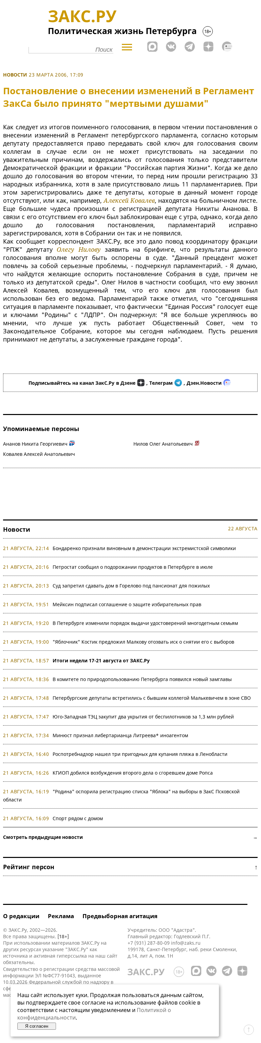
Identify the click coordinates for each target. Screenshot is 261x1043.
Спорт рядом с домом (78, 818)
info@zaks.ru (186, 943)
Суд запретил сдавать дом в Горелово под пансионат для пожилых (131, 585)
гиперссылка (72, 956)
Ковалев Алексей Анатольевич (39, 454)
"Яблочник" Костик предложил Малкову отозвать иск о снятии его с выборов (143, 642)
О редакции (21, 916)
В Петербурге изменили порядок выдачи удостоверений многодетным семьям (145, 623)
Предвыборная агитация (119, 916)
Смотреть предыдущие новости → (130, 837)
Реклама (61, 916)
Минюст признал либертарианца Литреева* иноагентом (120, 735)
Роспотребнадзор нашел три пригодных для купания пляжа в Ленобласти (140, 754)
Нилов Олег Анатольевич (163, 444)
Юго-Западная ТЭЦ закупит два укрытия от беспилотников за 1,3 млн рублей (143, 716)
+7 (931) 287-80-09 (149, 943)
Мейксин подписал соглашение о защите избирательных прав (127, 604)
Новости (15, 74)
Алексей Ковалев (129, 200)
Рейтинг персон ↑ (130, 867)
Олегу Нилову (79, 249)
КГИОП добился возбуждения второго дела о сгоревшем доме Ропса (133, 772)
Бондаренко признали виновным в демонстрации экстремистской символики (146, 548)
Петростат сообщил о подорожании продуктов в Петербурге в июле (133, 567)
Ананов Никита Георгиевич (35, 444)
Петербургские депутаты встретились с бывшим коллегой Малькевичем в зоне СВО (152, 698)
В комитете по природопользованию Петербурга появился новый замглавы (142, 679)
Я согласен (36, 1026)
